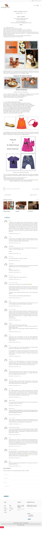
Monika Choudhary (13, 449)
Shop (10, 510)
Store (4, 189)
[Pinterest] (20, 509)
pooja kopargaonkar (13, 282)
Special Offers (17, 188)
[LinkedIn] (17, 510)
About (10, 505)
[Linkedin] (1, 270)
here (18, 174)
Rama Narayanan (12, 309)
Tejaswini (11, 379)
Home (5, 505)
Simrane (17, 211)
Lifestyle (24, 13)
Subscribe (37, 5)
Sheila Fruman (6, 211)
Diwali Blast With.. (7, 194)
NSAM (10, 437)
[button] (38, 199)
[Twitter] (1, 269)
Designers (9, 188)
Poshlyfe (6, 107)
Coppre (4, 27)
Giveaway (12, 188)
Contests (5, 188)
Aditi (10, 345)
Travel (5, 507)
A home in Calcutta (34, 194)
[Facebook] (1, 267)
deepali (10, 220)
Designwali (11, 256)
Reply (20, 233)
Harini (10, 359)
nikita (10, 461)
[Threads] (23, 509)
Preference (28, 513)
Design (5, 510)
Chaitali (10, 388)
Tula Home (30, 211)
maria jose (11, 275)
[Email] (1, 272)
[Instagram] (19, 509)
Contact (10, 507)
